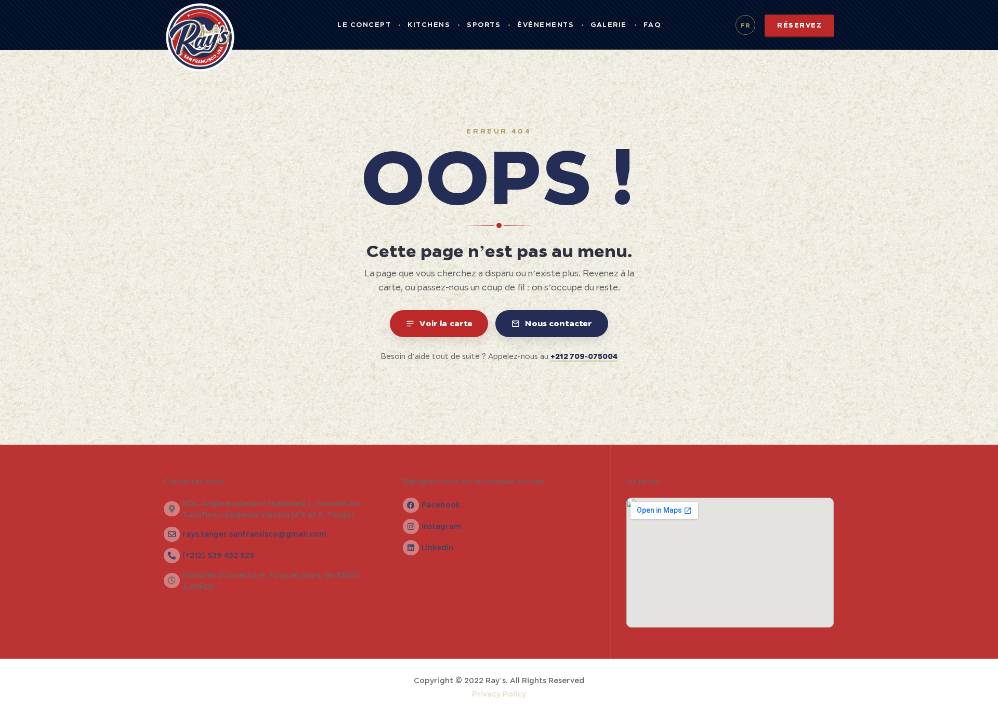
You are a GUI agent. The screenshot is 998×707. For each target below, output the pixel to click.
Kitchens (429, 25)
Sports (484, 25)
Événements (545, 25)
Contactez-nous (194, 481)
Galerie (608, 25)
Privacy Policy (499, 694)
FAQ (652, 25)
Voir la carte (445, 323)
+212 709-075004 (584, 356)
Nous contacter (558, 323)
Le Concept (364, 25)
